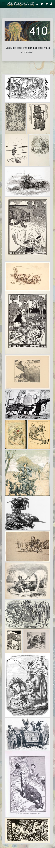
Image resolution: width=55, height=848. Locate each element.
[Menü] (3, 4)
